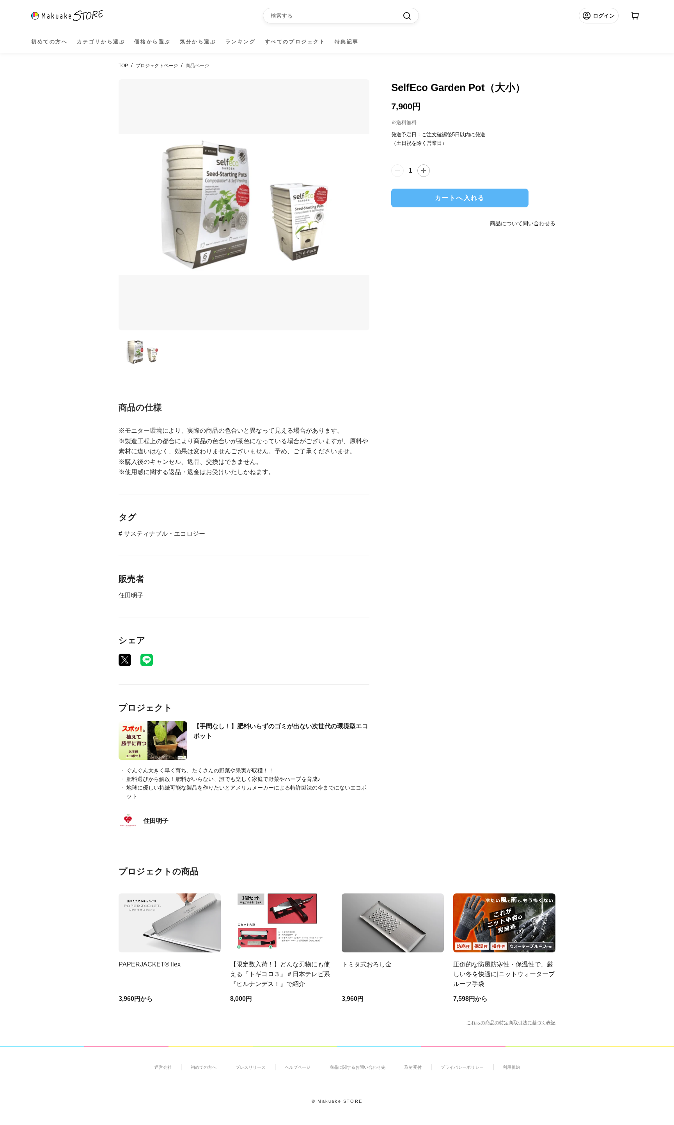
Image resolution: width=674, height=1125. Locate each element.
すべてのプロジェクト (295, 42)
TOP (123, 65)
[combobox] (337, 15)
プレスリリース (251, 1067)
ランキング (240, 42)
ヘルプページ (297, 1067)
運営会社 (163, 1067)
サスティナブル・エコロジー (164, 533)
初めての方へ (49, 42)
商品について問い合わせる (522, 223)
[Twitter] (125, 660)
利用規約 (511, 1067)
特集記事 (347, 42)
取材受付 (413, 1067)
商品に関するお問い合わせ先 (357, 1067)
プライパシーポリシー (462, 1067)
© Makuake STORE (337, 1101)
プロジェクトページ (157, 65)
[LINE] (146, 660)
